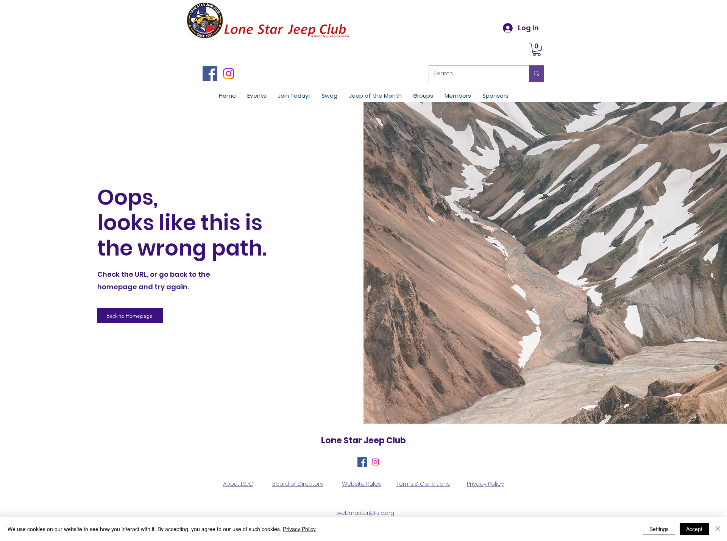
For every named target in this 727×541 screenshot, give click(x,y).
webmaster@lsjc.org (365, 513)
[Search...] (536, 73)
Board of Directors (297, 484)
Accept (694, 529)
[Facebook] (210, 73)
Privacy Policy (485, 484)
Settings (659, 529)
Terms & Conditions (423, 484)
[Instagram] (228, 73)
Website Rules (361, 484)
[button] (536, 50)
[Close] (717, 529)
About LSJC (238, 484)
